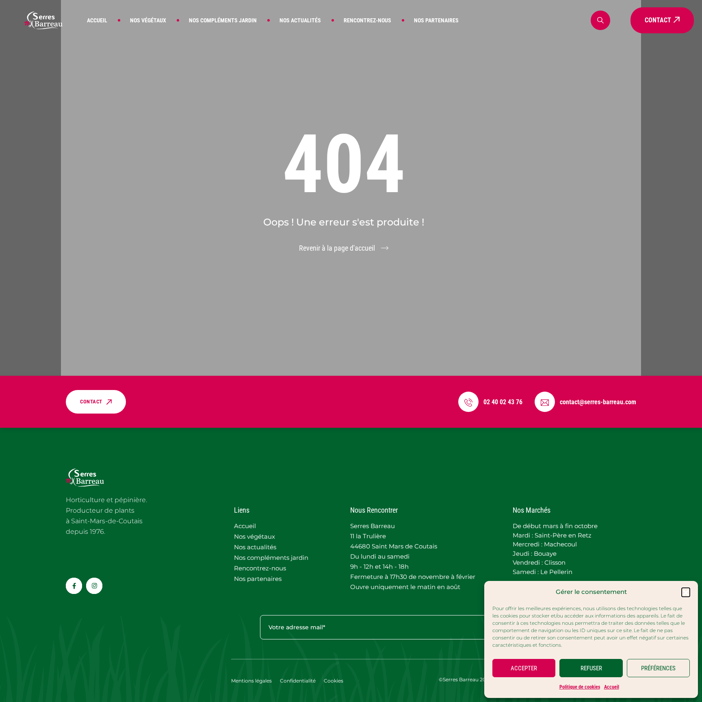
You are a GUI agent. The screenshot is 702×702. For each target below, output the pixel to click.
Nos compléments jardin (223, 20)
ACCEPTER (524, 668)
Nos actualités (300, 20)
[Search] (600, 20)
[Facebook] (74, 586)
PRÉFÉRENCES (658, 668)
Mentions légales (251, 681)
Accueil (611, 687)
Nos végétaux (148, 20)
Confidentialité (298, 681)
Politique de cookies (579, 687)
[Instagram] (94, 586)
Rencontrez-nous (367, 20)
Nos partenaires (436, 20)
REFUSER (591, 668)
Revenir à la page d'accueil (337, 248)
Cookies (333, 681)
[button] (686, 592)
